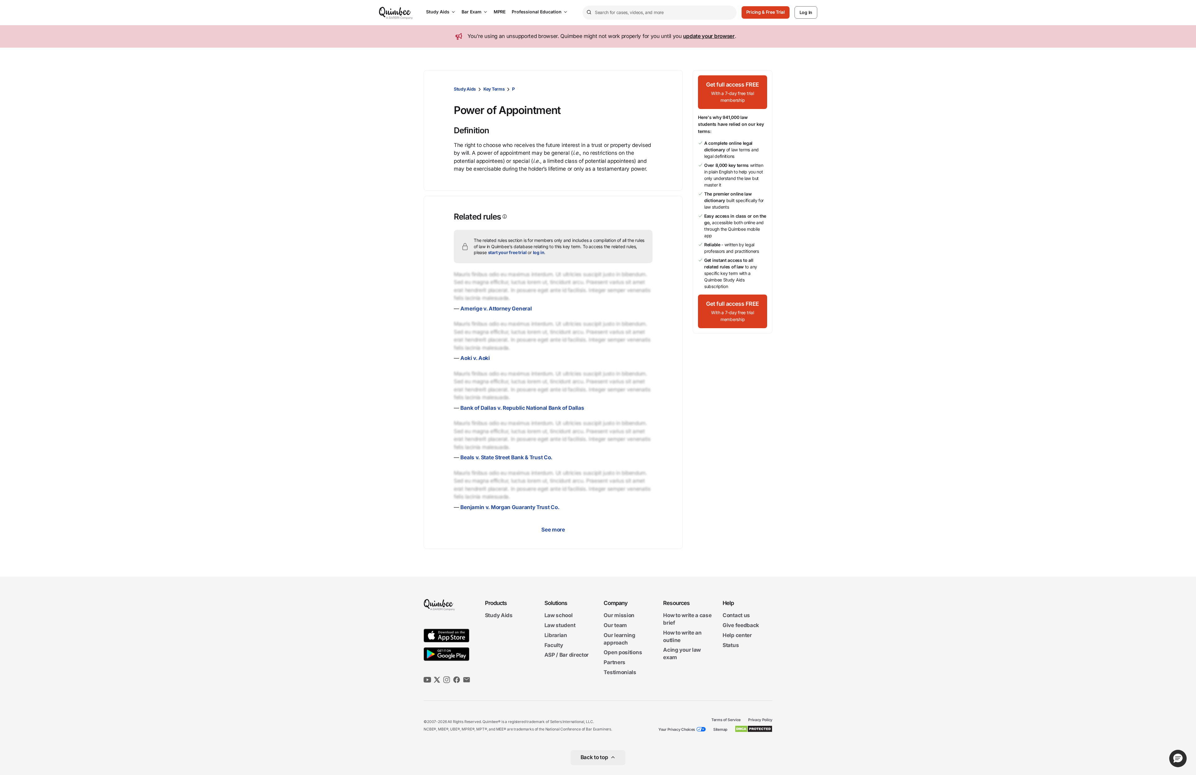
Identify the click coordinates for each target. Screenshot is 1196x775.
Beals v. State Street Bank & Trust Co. (506, 457)
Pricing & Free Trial (765, 12)
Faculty (553, 645)
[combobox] (659, 13)
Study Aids (437, 11)
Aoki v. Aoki (475, 358)
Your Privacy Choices (676, 729)
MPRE (499, 11)
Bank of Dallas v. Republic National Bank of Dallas (522, 408)
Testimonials (620, 672)
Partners (614, 662)
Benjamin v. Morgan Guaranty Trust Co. (509, 507)
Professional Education (537, 11)
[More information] (504, 216)
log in (538, 252)
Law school (558, 615)
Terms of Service (726, 719)
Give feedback (741, 625)
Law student (560, 625)
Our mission (619, 615)
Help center (737, 635)
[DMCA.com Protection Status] (753, 729)
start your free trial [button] (507, 252)
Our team (615, 625)
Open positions (623, 653)
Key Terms (494, 89)
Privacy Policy (760, 719)
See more (553, 530)
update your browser (708, 36)
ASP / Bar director (566, 655)
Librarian (555, 635)
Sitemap (720, 729)
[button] (732, 92)
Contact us (736, 615)
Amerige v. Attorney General (496, 308)
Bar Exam (472, 11)
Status (731, 645)
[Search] (588, 12)
